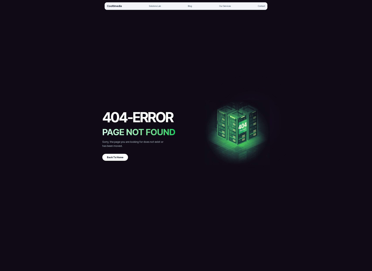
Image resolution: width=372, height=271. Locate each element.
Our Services (225, 6)
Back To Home (115, 157)
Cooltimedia (114, 6)
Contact (261, 6)
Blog (190, 6)
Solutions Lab (155, 6)
